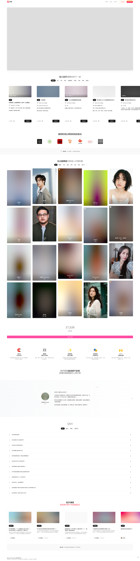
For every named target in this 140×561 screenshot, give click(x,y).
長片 (57, 80)
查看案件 (28, 121)
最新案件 (53, 80)
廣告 (65, 80)
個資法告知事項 (20, 559)
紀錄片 (75, 80)
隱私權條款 (26, 559)
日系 (64, 164)
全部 (56, 164)
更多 (82, 164)
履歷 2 (71, 428)
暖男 (79, 164)
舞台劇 (87, 80)
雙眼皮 (60, 164)
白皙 (75, 164)
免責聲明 (35, 559)
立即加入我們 (70, 337)
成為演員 (122, 1)
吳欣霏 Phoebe (45, 402)
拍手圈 (111, 1)
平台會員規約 (30, 559)
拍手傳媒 (115, 1)
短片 (61, 80)
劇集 (83, 80)
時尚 (71, 164)
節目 (79, 80)
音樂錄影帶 (70, 80)
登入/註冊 (130, 1)
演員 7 (63, 428)
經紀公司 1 (76, 428)
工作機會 (106, 1)
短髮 (68, 164)
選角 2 (67, 428)
